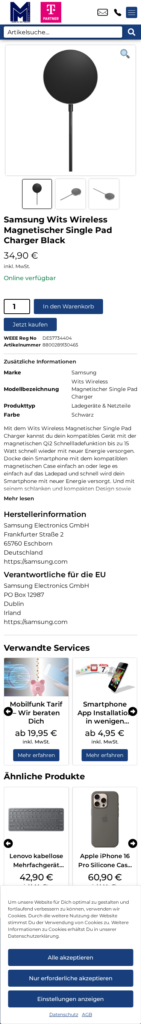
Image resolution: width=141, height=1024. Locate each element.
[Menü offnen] (131, 12)
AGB (87, 1014)
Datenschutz (63, 1014)
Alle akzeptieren (70, 957)
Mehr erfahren (36, 755)
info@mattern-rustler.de (102, 12)
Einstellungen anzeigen (70, 999)
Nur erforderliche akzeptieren (70, 978)
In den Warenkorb (68, 306)
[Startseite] (20, 12)
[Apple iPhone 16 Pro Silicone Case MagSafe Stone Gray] (105, 819)
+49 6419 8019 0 (117, 12)
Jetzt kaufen (30, 324)
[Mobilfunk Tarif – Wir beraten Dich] (36, 677)
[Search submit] (131, 32)
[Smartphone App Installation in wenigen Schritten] (105, 677)
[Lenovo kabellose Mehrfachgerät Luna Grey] (36, 819)
